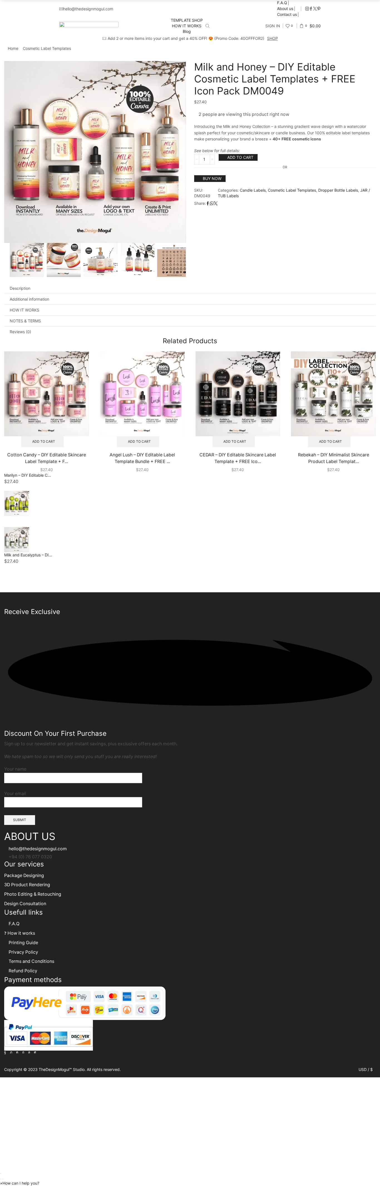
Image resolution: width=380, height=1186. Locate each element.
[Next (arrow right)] (2, 1179)
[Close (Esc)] (0, 1173)
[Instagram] (307, 9)
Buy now (212, 178)
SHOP (272, 38)
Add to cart (240, 157)
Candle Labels (253, 190)
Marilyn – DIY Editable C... (27, 475)
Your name (15, 769)
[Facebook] (311, 9)
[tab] (190, 288)
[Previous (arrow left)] (0, 1179)
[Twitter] (315, 9)
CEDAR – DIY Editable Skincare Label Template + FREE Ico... (237, 458)
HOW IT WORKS (186, 25)
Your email (15, 793)
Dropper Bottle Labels (338, 190)
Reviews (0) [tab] (20, 331)
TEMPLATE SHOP (187, 20)
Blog (187, 31)
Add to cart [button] (43, 441)
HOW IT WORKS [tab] (24, 310)
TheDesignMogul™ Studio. (63, 1069)
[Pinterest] (319, 9)
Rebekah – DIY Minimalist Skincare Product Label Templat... (333, 458)
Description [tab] (20, 288)
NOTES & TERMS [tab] (25, 320)
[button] (19, 1183)
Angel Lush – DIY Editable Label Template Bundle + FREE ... (142, 458)
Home (13, 48)
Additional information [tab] (29, 299)
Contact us (287, 14)
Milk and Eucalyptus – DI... (28, 554)
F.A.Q (282, 2)
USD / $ (366, 1069)
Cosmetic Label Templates (47, 48)
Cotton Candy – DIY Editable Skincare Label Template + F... (46, 458)
